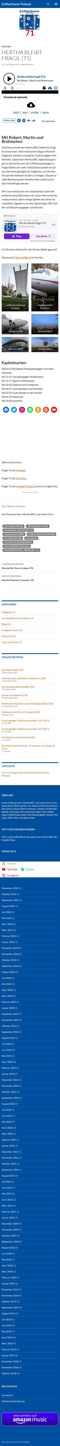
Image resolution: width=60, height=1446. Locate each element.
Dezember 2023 (10, 1013)
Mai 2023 (7, 1055)
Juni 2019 (7, 1325)
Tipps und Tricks (10, 642)
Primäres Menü (56, 4)
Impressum (7, 1395)
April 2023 (7, 1061)
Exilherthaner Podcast (16, 4)
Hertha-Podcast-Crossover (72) (18, 578)
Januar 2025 (8, 942)
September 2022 (10, 1097)
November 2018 (10, 1367)
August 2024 (8, 972)
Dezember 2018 (10, 1361)
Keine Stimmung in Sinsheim (42, 534)
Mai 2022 (7, 1121)
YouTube (21, 478)
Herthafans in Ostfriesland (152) (18, 737)
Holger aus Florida (14, 534)
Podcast (6, 46)
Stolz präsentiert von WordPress (16, 1442)
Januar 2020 (8, 1283)
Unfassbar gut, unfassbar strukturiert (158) (24, 678)
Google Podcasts (25, 486)
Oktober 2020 (9, 1235)
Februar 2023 (9, 1067)
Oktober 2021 (9, 1163)
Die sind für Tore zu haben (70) (17, 566)
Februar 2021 (9, 1211)
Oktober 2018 (9, 1373)
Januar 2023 (8, 1073)
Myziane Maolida (13, 538)
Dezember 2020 (10, 1223)
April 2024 (7, 990)
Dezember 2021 (10, 1151)
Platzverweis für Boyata (17, 546)
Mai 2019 (7, 1331)
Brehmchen (27, 64)
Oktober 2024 (9, 960)
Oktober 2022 (9, 1091)
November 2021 (10, 1157)
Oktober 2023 (9, 1025)
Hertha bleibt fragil (38, 526)
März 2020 (7, 1271)
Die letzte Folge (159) (13, 669)
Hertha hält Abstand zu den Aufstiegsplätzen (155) (27, 703)
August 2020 (8, 1247)
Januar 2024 (8, 1007)
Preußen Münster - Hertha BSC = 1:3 (21, 550)
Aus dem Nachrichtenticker (16, 618)
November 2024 (10, 954)
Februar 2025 (9, 936)
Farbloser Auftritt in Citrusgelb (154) (21, 712)
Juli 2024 (6, 978)
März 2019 (7, 1343)
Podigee (21, 470)
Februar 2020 (9, 1277)
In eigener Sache (10, 630)
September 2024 (10, 966)
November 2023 (10, 1019)
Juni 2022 (7, 1115)
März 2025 (7, 930)
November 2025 (10, 888)
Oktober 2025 (9, 894)
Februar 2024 (9, 1002)
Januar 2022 (8, 1145)
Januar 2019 (8, 1355)
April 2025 (7, 924)
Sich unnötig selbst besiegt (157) (18, 686)
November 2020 (10, 1229)
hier (33, 817)
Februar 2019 (9, 1349)
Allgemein (7, 612)
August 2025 (8, 906)
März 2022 (7, 1133)
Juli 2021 (6, 1181)
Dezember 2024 (10, 948)
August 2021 (8, 1175)
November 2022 (10, 1085)
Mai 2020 (7, 1259)
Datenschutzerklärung (13, 1401)
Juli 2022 (6, 1109)
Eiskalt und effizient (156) (15, 695)
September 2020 (10, 1241)
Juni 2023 (7, 1049)
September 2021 (10, 1169)
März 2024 (7, 996)
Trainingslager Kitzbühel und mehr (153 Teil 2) (25, 720)
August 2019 (8, 1313)
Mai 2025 (7, 918)
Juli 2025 (6, 912)
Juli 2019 (6, 1319)
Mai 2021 (7, 1193)
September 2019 (10, 1307)
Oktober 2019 (9, 1301)
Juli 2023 (6, 1043)
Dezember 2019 (10, 1289)
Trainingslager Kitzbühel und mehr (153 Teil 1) (25, 728)
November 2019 (10, 1295)
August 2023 (8, 1037)
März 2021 (7, 1205)
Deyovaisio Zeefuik (13, 526)
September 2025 (10, 900)
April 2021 (7, 1199)
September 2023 (10, 1031)
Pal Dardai (31, 538)
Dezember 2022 (10, 1079)
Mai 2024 (7, 984)
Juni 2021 (7, 1187)
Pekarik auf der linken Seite (18, 542)
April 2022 (7, 1127)
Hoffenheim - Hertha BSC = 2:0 (18, 530)
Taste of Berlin (23, 257)
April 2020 (7, 1265)
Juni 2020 (7, 1253)
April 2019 (7, 1337)
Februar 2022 (9, 1139)
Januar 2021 (8, 1217)
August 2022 (8, 1103)
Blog (4, 624)
